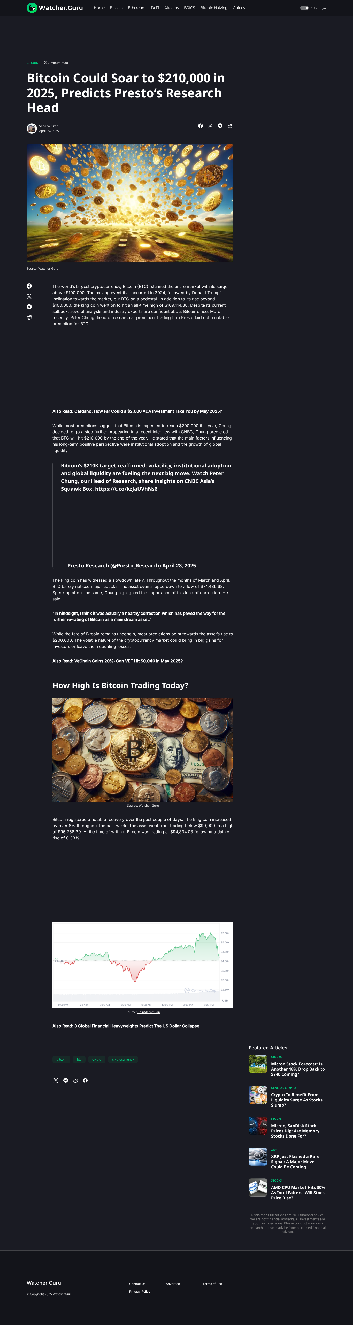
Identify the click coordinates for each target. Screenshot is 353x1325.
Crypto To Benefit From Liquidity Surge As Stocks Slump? (297, 1100)
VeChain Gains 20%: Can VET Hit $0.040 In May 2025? (128, 660)
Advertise (173, 1284)
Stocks (276, 1057)
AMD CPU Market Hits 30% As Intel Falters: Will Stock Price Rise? (298, 1192)
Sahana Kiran (48, 126)
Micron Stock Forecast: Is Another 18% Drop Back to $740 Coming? (298, 1069)
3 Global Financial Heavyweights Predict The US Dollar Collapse (136, 1025)
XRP (274, 1150)
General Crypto (283, 1088)
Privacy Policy (139, 1291)
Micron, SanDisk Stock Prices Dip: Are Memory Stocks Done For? (295, 1131)
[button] (308, 8)
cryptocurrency (123, 1059)
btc (79, 1059)
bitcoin (61, 1059)
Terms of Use (212, 1284)
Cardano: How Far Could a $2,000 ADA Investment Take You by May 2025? (148, 411)
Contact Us (137, 1284)
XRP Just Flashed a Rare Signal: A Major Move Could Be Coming (295, 1161)
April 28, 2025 (179, 565)
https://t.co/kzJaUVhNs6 (126, 488)
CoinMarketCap (148, 1012)
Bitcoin (33, 63)
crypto (96, 1059)
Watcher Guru (44, 1283)
